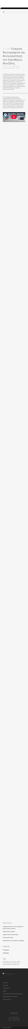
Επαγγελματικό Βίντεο (10, 996)
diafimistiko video (7, 962)
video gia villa (15, 964)
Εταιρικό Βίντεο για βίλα (9, 931)
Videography (6, 68)
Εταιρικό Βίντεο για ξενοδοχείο (10, 934)
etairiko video (16, 962)
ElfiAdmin (13, 68)
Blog (4, 991)
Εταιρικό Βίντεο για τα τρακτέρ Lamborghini (13, 940)
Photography (16, 66)
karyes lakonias (7, 964)
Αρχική (5, 983)
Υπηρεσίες (6, 988)
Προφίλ (5, 985)
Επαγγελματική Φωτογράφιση (13, 994)
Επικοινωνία (7, 999)
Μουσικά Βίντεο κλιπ (8, 937)
